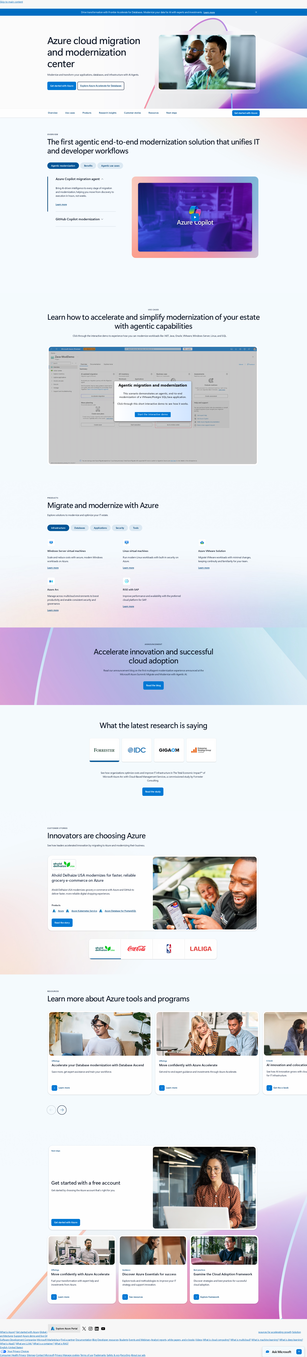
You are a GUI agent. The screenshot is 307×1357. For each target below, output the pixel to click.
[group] (152, 893)
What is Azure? (7, 1332)
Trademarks (100, 1355)
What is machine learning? (265, 1339)
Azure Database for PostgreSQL (120, 910)
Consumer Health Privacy (13, 1355)
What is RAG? (62, 1343)
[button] (195, 217)
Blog (94, 1339)
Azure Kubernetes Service (84, 910)
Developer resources (108, 1339)
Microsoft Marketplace (48, 1339)
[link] (53, 114)
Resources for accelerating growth (273, 1332)
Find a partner (68, 1339)
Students (123, 1339)
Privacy (59, 1355)
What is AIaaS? (7, 1343)
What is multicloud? (240, 1339)
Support (18, 1335)
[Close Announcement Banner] (255, 12)
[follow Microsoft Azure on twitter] (84, 1328)
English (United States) (11, 1347)
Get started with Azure (27, 1332)
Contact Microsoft (45, 1355)
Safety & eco (113, 1355)
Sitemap (31, 1355)
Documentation (83, 1339)
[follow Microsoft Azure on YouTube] (103, 1328)
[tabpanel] (152, 227)
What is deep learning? (291, 1339)
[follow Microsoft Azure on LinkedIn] (97, 1328)
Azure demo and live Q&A (36, 1335)
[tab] (63, 165)
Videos (198, 1339)
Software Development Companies (18, 1339)
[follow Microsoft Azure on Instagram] (90, 1328)
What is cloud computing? (216, 1339)
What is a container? (43, 1343)
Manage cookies (71, 1355)
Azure (61, 910)
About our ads (138, 1355)
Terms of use (86, 1355)
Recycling (125, 1355)
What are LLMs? (24, 1343)
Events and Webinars (139, 1339)
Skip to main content (11, 1)
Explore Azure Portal (66, 1328)
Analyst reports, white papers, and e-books (173, 1339)
